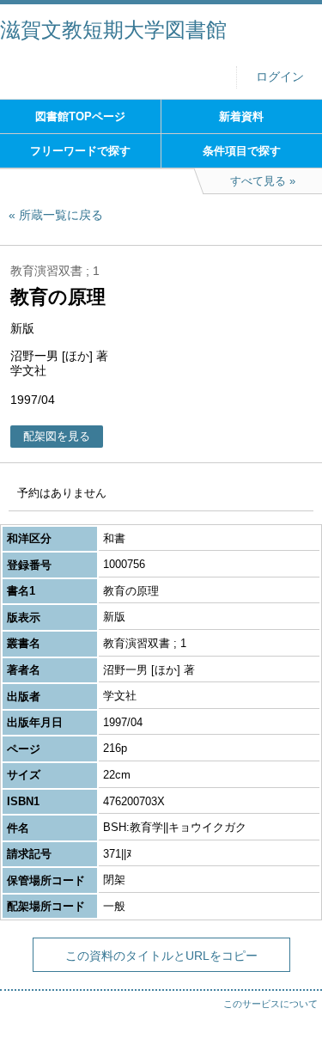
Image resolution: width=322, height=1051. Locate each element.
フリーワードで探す (80, 150)
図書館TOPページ (80, 116)
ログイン (280, 76)
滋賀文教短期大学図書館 (113, 29)
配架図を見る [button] (56, 436)
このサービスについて (270, 1004)
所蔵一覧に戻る (61, 215)
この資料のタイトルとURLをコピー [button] (161, 955)
